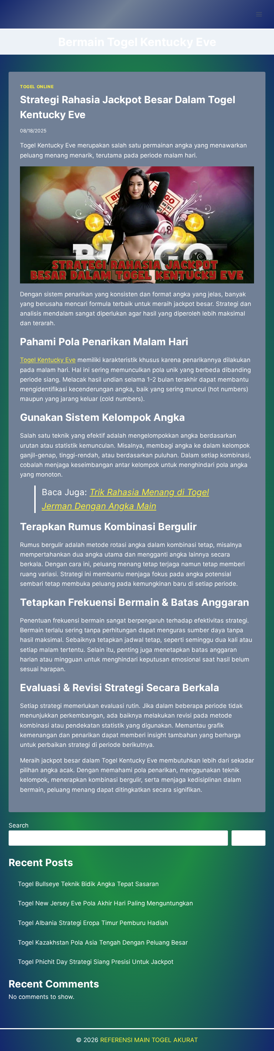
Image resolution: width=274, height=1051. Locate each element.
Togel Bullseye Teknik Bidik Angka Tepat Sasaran (88, 883)
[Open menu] (258, 14)
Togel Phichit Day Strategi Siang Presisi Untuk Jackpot (95, 961)
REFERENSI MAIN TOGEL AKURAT (149, 1040)
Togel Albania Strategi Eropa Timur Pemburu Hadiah (93, 922)
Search (19, 825)
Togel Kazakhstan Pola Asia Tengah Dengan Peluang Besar (103, 942)
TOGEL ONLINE (37, 86)
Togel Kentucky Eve (48, 359)
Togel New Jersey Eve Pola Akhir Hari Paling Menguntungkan (105, 903)
